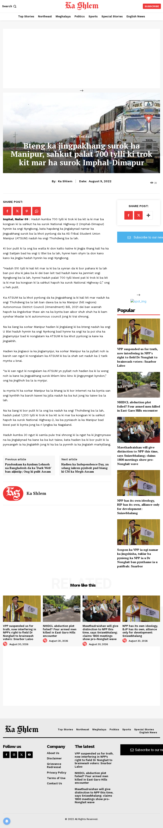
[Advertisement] (81, 58)
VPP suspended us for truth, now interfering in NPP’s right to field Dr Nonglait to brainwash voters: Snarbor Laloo (137, 357)
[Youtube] (29, 754)
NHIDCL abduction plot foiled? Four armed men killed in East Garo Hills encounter (138, 406)
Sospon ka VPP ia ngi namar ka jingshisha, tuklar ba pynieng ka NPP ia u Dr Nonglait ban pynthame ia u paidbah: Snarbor (137, 558)
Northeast (81, 136)
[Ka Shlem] (13, 493)
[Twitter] (17, 211)
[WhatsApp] (36, 211)
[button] (9, 6)
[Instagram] (14, 754)
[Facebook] (7, 211)
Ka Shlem (65, 181)
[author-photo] (5, 644)
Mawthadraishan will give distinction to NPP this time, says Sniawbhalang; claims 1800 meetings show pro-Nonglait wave (137, 455)
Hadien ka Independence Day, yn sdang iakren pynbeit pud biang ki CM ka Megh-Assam (85, 468)
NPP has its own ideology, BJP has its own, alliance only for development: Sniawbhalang (138, 506)
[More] (148, 215)
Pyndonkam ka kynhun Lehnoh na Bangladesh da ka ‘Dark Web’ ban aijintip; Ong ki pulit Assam (28, 468)
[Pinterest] (26, 211)
